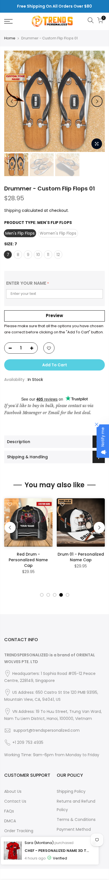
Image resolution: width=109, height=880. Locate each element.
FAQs (9, 811)
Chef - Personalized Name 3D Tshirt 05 (57, 850)
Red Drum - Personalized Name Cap (28, 559)
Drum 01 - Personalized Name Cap (81, 557)
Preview (54, 315)
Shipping (12, 210)
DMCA (10, 821)
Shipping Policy (71, 791)
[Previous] (12, 101)
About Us (13, 791)
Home (9, 38)
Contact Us (15, 801)
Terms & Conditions (76, 819)
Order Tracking (18, 831)
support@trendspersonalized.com (46, 730)
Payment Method (74, 829)
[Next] (97, 101)
